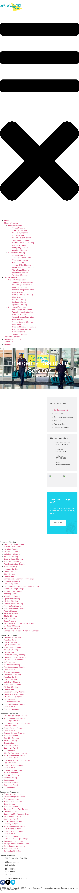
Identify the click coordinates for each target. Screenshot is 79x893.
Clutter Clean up (10, 571)
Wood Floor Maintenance (14, 660)
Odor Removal (9, 670)
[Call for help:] (53, 450)
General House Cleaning (13, 559)
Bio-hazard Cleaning (12, 665)
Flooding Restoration (12, 721)
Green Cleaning (10, 576)
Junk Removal (9, 750)
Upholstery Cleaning (12, 554)
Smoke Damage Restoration (15, 728)
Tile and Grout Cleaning (13, 547)
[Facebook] (2, 882)
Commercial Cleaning (12, 637)
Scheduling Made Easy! (13, 821)
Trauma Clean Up (11, 745)
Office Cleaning (10, 662)
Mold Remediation (11, 736)
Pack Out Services (11, 726)
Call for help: (59, 449)
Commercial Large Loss (13, 811)
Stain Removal (9, 574)
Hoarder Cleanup (10, 740)
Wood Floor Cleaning (12, 552)
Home (27, 376)
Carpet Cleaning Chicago (14, 544)
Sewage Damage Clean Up (14, 733)
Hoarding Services (11, 569)
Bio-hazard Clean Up (12, 581)
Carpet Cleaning (10, 642)
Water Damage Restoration (14, 718)
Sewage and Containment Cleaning (17, 814)
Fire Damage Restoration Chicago (17, 723)
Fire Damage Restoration (13, 799)
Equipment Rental (11, 748)
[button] (39, 115)
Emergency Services (12, 672)
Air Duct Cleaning (11, 557)
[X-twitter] (7, 882)
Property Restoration (12, 794)
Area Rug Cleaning (11, 549)
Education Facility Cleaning (14, 655)
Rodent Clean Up (10, 566)
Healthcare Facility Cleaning (15, 657)
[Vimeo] (12, 882)
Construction (9, 743)
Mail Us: (58, 463)
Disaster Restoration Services (15, 716)
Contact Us (57, 523)
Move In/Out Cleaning (12, 561)
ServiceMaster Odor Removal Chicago (19, 579)
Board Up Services (11, 738)
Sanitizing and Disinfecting (14, 816)
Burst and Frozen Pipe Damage (16, 809)
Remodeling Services (12, 584)
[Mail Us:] (53, 464)
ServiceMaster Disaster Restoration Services (21, 586)
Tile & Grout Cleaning (12, 647)
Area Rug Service (10, 640)
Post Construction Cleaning (15, 564)
